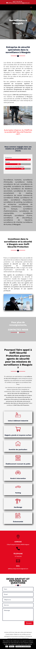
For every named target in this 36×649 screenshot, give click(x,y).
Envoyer (29, 623)
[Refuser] (34, 644)
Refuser (12, 646)
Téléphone (18, 553)
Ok (6, 646)
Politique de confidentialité (23, 646)
